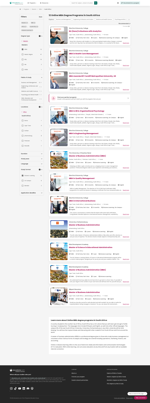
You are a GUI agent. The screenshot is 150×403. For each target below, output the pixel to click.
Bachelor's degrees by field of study (117, 380)
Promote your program (78, 376)
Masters (25, 41)
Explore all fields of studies (114, 373)
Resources (45, 3)
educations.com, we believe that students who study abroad (28, 378)
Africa (24, 112)
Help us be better (140, 398)
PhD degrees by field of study (115, 383)
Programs (33, 3)
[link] (47, 9)
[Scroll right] (129, 19)
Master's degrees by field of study (116, 376)
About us (74, 373)
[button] (24, 23)
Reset (40, 16)
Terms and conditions (119, 398)
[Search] (95, 3)
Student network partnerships (80, 380)
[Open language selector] (118, 3)
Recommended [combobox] (124, 23)
